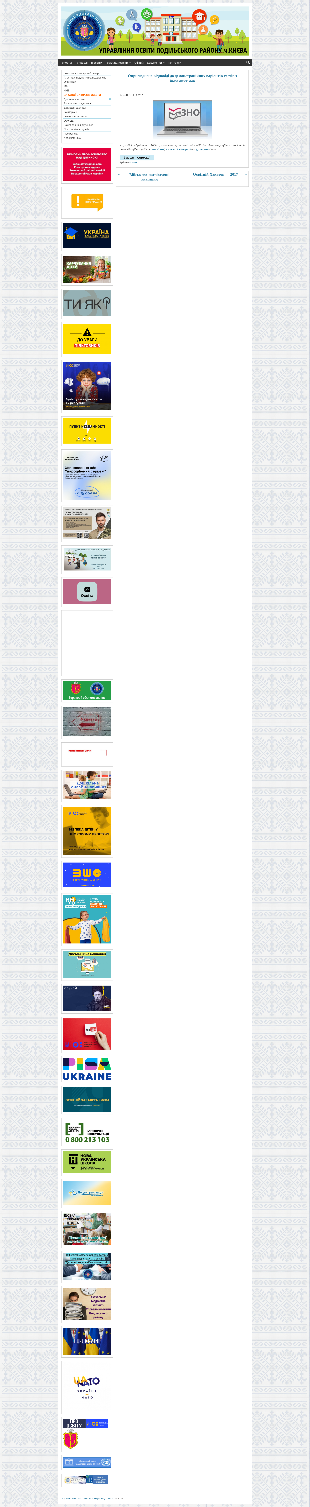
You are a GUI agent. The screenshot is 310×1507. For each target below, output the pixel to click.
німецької (185, 149)
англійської (157, 149)
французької (203, 149)
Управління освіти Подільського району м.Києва (87, 1498)
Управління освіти (89, 62)
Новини (133, 162)
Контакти (174, 62)
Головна (66, 62)
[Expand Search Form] (248, 62)
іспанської (172, 149)
